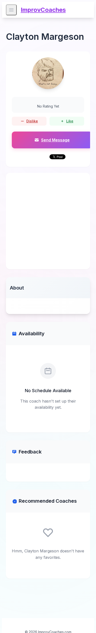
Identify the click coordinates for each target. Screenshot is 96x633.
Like (69, 121)
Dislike (32, 121)
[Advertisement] (48, 221)
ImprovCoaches (43, 9)
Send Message (55, 139)
